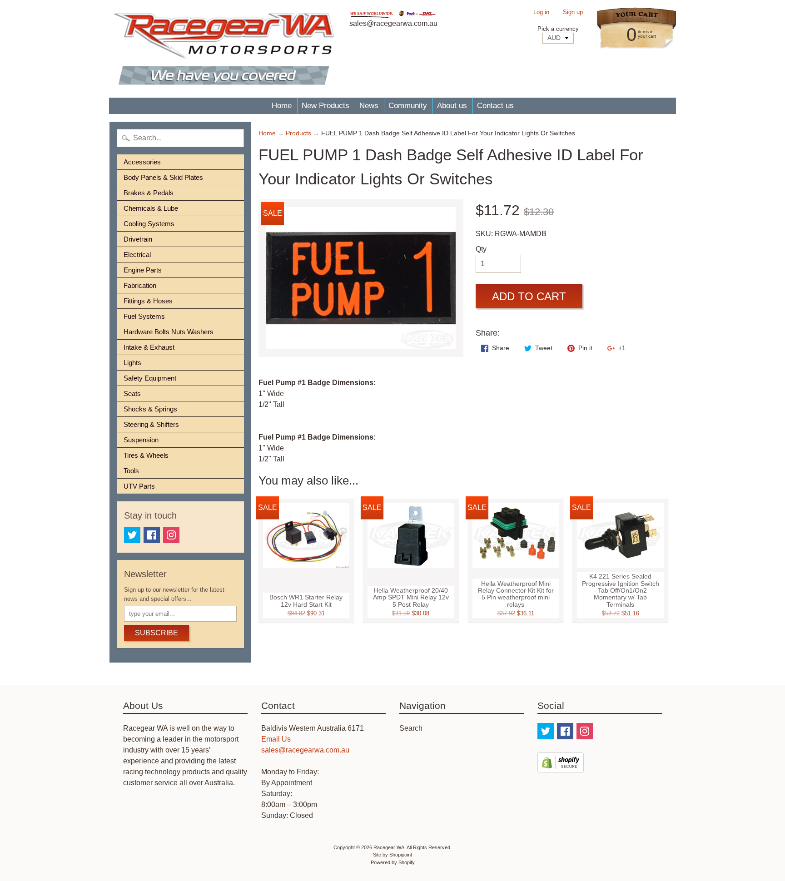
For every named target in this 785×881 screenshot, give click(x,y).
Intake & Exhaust (149, 347)
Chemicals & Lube (151, 208)
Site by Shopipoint (392, 854)
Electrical (137, 254)
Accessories (142, 162)
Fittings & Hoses (148, 301)
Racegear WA (388, 847)
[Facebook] (152, 535)
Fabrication (140, 285)
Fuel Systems (144, 316)
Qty (481, 249)
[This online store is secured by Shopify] (560, 767)
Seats (132, 393)
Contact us (495, 105)
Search (410, 728)
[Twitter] (132, 535)
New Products (325, 105)
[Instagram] (171, 535)
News (368, 105)
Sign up (573, 12)
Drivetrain (138, 239)
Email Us (276, 739)
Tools (131, 471)
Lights (132, 362)
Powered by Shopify (393, 862)
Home (282, 105)
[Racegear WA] (223, 48)
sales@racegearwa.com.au (305, 750)
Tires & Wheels (146, 455)
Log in (541, 12)
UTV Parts (139, 486)
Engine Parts (143, 270)
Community (407, 105)
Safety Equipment (150, 378)
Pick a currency (558, 28)
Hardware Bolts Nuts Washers (169, 332)
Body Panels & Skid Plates (163, 177)
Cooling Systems (149, 224)
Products (298, 133)
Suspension (141, 440)
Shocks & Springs (150, 409)
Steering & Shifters (151, 424)
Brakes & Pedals (149, 193)
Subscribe (156, 633)
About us (452, 105)
